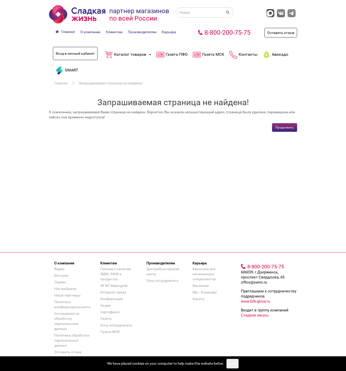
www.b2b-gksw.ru (255, 301)
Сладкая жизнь (254, 315)
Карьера (169, 32)
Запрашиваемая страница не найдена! (111, 83)
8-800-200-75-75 (227, 32)
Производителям (142, 32)
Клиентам (114, 32)
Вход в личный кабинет (75, 53)
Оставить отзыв (280, 33)
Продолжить (284, 127)
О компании (90, 32)
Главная (61, 83)
